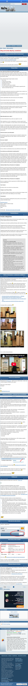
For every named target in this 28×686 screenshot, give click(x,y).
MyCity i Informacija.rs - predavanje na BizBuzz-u (14, 274)
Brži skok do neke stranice (14, 520)
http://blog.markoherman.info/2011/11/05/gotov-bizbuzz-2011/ (13, 301)
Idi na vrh (25, 55)
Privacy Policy (14, 67)
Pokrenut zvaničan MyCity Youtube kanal (14, 53)
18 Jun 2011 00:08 (5, 478)
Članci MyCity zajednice (22, 655)
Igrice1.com (9, 380)
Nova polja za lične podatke (14, 539)
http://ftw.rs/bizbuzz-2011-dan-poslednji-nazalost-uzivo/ (11, 297)
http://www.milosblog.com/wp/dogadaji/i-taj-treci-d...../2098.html (13, 296)
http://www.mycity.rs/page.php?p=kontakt (13, 209)
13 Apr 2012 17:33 (5, 69)
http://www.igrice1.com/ (6, 391)
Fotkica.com (14, 476)
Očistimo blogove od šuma (14, 564)
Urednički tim (15, 655)
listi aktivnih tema (19, 583)
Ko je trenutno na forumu (6, 628)
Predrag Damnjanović (4, 680)
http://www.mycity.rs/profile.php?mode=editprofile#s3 (15, 557)
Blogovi (4, 48)
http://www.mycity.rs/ (3, 202)
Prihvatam (19, 684)
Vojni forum (17, 659)
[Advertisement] (14, 29)
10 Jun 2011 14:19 (5, 541)
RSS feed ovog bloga (6, 624)
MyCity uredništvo (10, 48)
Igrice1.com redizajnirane (14, 377)
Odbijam (24, 684)
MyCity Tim (7, 681)
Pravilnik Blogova (14, 213)
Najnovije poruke (4, 655)
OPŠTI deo (13, 45)
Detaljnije (19, 632)
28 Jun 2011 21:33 (5, 397)
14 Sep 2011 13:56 (5, 379)
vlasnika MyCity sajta (4, 678)
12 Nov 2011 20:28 (5, 276)
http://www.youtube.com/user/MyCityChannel (8, 59)
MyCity (1, 48)
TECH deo (8, 45)
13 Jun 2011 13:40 (5, 522)
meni (7, 1)
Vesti (20, 658)
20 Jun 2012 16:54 (5, 55)
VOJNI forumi (19, 45)
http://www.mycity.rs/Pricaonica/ (16, 573)
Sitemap (10, 655)
